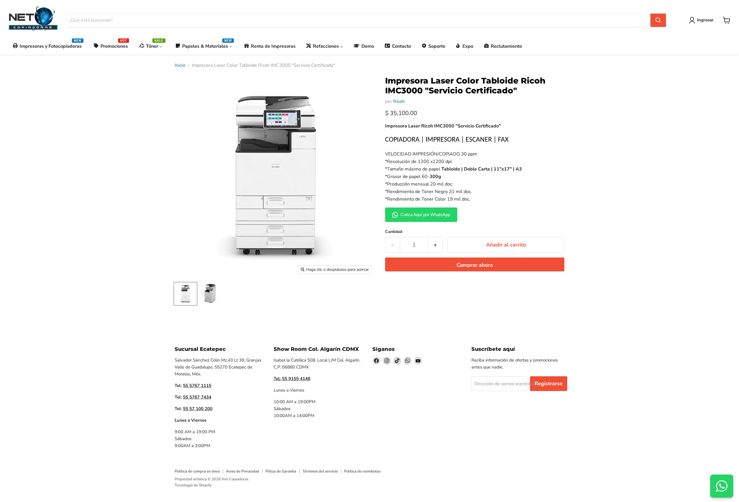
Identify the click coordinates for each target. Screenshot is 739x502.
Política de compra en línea (197, 471)
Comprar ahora (475, 265)
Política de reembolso (362, 471)
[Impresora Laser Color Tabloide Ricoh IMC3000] (185, 293)
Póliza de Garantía (281, 471)
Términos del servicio (320, 471)
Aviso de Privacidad (242, 471)
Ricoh (399, 101)
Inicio (180, 65)
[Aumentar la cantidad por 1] (435, 245)
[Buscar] (658, 20)
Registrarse (549, 383)
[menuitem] (47, 46)
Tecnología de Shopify (193, 485)
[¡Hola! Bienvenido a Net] (721, 486)
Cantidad (393, 231)
